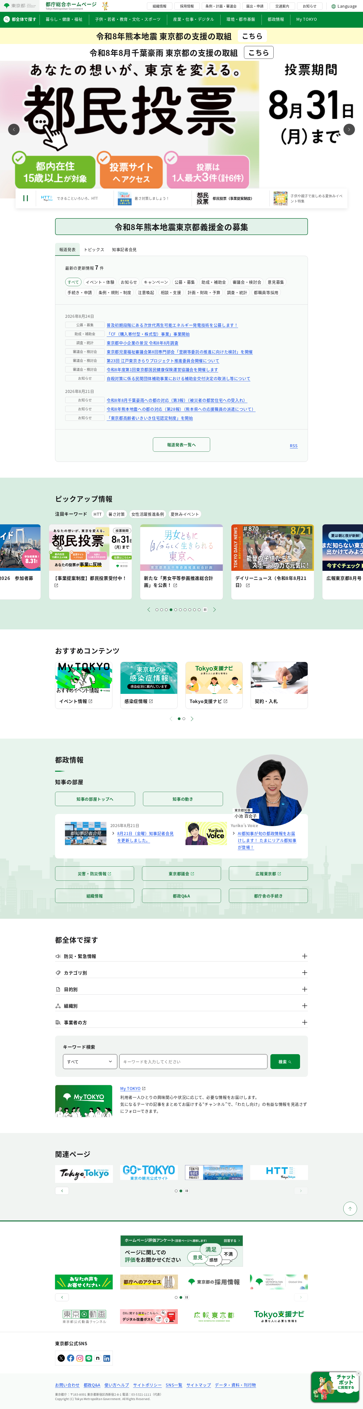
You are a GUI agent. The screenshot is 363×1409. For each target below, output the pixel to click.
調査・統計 (237, 292)
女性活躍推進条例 (147, 514)
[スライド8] (189, 609)
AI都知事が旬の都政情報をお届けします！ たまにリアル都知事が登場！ (267, 840)
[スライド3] (166, 609)
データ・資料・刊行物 (235, 1385)
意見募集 (276, 282)
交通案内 (282, 5)
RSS (294, 445)
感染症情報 (136, 701)
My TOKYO (306, 19)
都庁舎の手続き (268, 896)
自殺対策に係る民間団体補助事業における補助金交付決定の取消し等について (178, 378)
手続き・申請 (79, 292)
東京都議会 (179, 873)
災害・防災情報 (92, 873)
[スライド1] (157, 609)
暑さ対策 (116, 514)
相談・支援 (171, 292)
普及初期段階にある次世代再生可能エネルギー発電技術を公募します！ (172, 325)
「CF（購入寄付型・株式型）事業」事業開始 (148, 334)
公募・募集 (185, 282)
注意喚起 (146, 292)
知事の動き (183, 799)
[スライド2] (161, 609)
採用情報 (187, 5)
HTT (98, 514)
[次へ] (215, 610)
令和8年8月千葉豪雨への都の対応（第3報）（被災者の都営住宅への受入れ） (177, 400)
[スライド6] (180, 609)
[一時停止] (26, 198)
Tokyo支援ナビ (206, 701)
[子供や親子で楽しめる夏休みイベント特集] (181, 129)
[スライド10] (199, 609)
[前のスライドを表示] (14, 129)
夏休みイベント (185, 514)
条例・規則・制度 (115, 292)
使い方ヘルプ (116, 1385)
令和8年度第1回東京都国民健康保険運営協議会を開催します (162, 369)
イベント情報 (73, 701)
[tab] (67, 249)
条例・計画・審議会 (221, 5)
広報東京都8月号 (253, 578)
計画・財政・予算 (204, 292)
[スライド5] (175, 609)
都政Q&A (181, 896)
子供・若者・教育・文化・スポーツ (128, 19)
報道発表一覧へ (181, 445)
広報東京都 (266, 873)
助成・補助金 (214, 282)
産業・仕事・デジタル (193, 19)
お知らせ (310, 5)
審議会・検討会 (247, 282)
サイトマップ (198, 1385)
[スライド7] (185, 609)
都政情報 (276, 19)
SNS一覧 (174, 1385)
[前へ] (149, 610)
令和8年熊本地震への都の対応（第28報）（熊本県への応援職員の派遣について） (181, 409)
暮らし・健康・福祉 (64, 19)
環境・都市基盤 (240, 19)
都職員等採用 (266, 292)
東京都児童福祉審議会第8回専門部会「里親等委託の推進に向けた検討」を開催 (180, 352)
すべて (73, 282)
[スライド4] (171, 609)
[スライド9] (194, 609)
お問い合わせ (67, 1385)
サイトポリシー (147, 1385)
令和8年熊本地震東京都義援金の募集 (181, 226)
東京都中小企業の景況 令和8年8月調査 (142, 343)
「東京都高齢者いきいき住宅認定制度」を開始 (150, 418)
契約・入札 (266, 701)
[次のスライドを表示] (349, 129)
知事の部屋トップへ (95, 799)
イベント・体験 (100, 282)
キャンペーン (156, 282)
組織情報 (159, 5)
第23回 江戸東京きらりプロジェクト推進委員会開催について (163, 360)
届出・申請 (254, 5)
